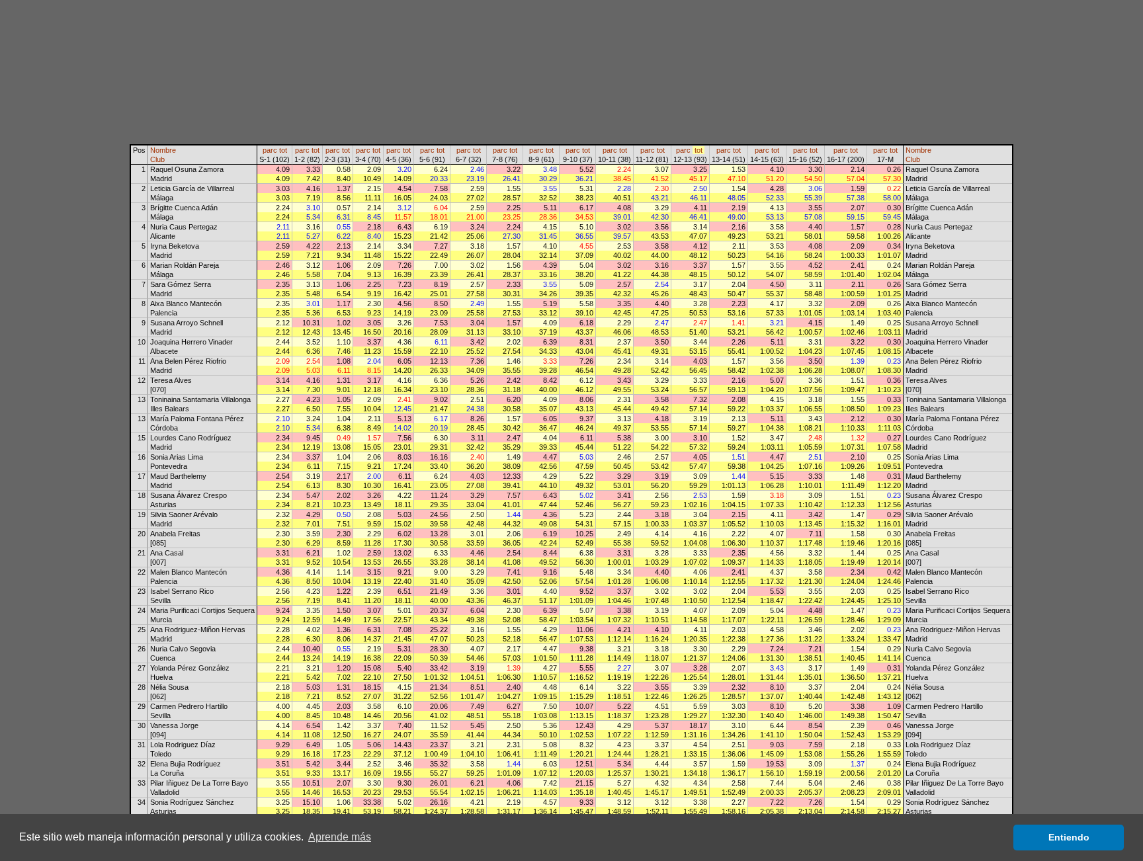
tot (283, 150)
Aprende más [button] (339, 836)
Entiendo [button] (1068, 837)
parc (270, 150)
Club (157, 159)
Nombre (163, 150)
